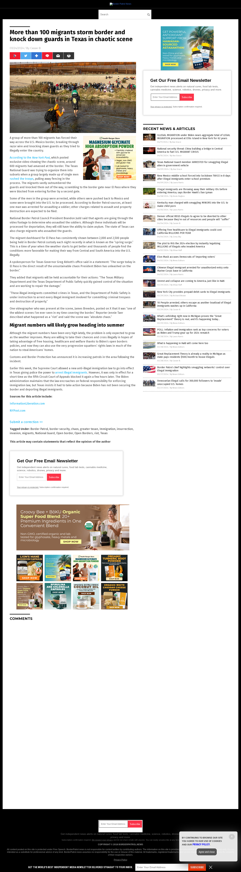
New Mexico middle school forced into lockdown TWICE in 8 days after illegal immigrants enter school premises (193, 177)
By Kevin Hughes (177, 196)
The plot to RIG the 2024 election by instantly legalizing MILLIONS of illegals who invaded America (188, 245)
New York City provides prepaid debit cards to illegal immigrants (193, 291)
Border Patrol (39, 429)
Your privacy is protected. (28, 487)
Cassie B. (35, 48)
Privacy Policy (120, 860)
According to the (30, 157)
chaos (75, 429)
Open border (64, 433)
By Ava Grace (175, 142)
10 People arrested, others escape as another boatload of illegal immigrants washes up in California (194, 304)
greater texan (89, 429)
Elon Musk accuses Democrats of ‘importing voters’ (186, 256)
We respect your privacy (102, 840)
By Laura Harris (177, 182)
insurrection (125, 429)
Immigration (107, 429)
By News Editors (177, 260)
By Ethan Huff (176, 250)
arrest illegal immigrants (71, 372)
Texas (104, 433)
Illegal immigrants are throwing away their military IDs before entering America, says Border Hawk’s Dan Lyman (192, 191)
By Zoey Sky (175, 237)
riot (96, 433)
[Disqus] (73, 668)
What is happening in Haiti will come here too (182, 343)
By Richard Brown (178, 295)
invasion (15, 433)
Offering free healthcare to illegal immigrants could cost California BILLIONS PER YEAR (189, 231)
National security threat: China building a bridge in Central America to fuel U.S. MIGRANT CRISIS (190, 150)
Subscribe (197, 867)
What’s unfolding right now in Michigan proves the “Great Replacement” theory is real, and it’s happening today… (189, 318)
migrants (28, 433)
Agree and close (207, 851)
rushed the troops (22, 178)
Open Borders (83, 433)
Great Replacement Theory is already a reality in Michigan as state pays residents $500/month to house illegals (191, 355)
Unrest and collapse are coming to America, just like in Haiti (190, 280)
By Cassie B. (175, 223)
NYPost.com (17, 410)
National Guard (45, 433)
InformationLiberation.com (27, 403)
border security (59, 429)
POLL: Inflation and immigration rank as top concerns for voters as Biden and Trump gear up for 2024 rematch (193, 331)
